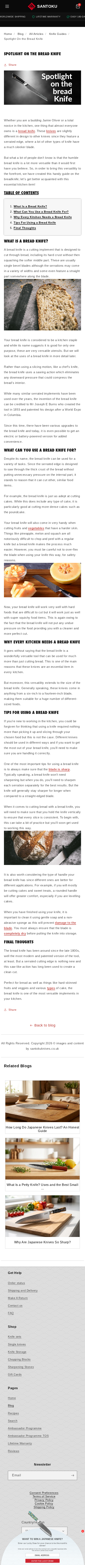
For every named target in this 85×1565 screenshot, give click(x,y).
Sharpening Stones (21, 1366)
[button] (78, 6)
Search (13, 1420)
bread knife (26, 131)
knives (51, 131)
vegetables (36, 528)
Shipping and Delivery (23, 1290)
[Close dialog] (82, 1529)
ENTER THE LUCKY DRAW (42, 1559)
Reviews (13, 1451)
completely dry (15, 933)
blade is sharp (59, 769)
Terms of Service (44, 1496)
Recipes (13, 1413)
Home (12, 1397)
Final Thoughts (25, 227)
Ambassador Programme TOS (28, 1435)
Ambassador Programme (25, 1428)
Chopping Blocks (19, 1359)
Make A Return (18, 1298)
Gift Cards (15, 1374)
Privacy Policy (44, 1499)
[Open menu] (7, 6)
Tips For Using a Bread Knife (35, 222)
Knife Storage (17, 1351)
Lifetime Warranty (20, 1443)
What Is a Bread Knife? (30, 206)
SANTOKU (47, 6)
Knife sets (14, 1336)
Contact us (15, 1305)
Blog (11, 1405)
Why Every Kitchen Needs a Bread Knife (43, 217)
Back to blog (44, 1025)
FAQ (11, 1313)
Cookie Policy (44, 1503)
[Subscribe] (72, 1475)
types (51, 988)
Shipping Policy (44, 1507)
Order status (16, 1282)
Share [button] (12, 64)
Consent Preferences (44, 1492)
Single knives (17, 1344)
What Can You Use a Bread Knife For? (41, 211)
